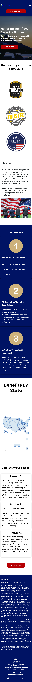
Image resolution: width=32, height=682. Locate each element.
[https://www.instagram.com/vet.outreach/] (23, 679)
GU (27, 433)
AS (27, 438)
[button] (30, 5)
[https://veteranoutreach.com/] (5, 5)
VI (18, 445)
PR (27, 448)
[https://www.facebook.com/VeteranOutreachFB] (8, 679)
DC (26, 425)
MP (15, 445)
